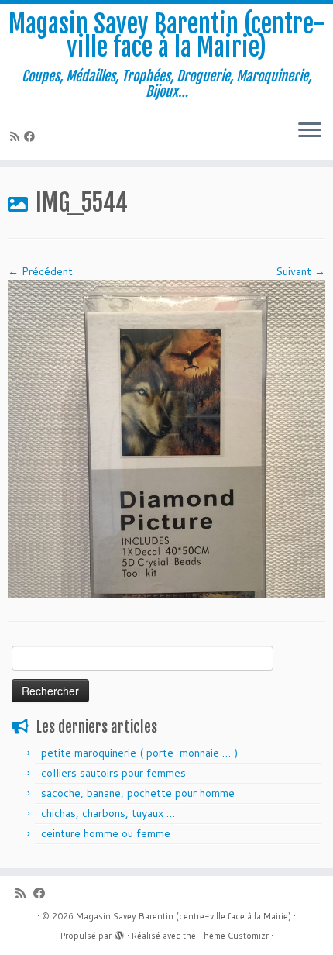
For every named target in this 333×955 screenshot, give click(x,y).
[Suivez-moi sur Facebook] (31, 136)
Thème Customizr (233, 935)
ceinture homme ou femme (105, 833)
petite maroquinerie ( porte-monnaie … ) (139, 752)
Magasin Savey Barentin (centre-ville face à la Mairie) (167, 36)
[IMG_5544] (166, 438)
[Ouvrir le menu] (309, 131)
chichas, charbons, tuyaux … (108, 813)
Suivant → (300, 271)
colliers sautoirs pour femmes (113, 773)
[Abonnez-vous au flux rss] (17, 136)
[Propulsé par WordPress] (119, 932)
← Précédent (40, 271)
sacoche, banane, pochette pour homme (138, 793)
